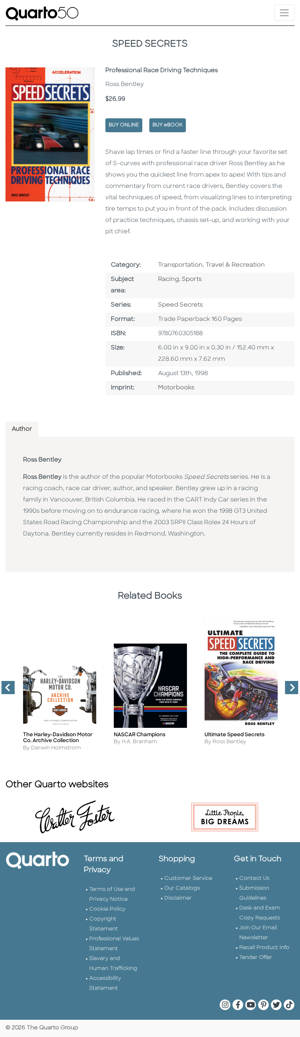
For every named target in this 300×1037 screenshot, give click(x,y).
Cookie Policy (107, 909)
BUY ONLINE (124, 125)
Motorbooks (176, 388)
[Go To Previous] (5, 690)
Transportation (180, 265)
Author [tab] (22, 429)
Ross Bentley (42, 460)
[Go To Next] (288, 690)
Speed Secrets (180, 305)
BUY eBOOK (168, 125)
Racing (168, 279)
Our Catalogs (182, 888)
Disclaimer (178, 898)
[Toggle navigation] (284, 12)
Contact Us (254, 878)
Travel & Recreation (235, 265)
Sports (192, 279)
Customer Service (188, 878)
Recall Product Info (264, 948)
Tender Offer (255, 957)
